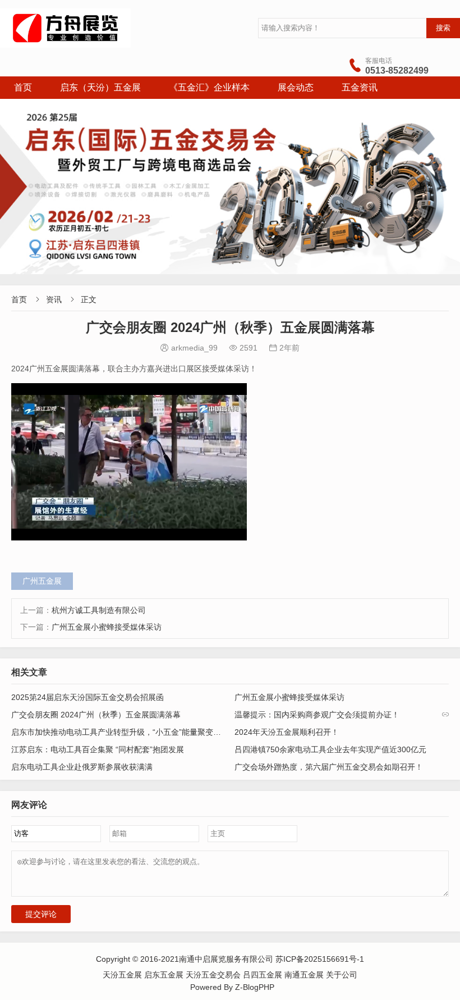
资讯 (54, 299)
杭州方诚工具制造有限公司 (99, 610)
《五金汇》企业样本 (209, 87)
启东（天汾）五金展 (100, 87)
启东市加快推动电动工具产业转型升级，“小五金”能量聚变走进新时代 (131, 732)
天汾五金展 (123, 974)
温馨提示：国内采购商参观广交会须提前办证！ (316, 714)
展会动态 (296, 87)
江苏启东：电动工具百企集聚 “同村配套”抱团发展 (97, 749)
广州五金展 (42, 580)
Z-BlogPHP (254, 987)
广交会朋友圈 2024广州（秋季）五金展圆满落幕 (96, 714)
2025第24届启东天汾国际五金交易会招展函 (87, 697)
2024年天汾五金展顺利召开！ (286, 732)
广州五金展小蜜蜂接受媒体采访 (107, 626)
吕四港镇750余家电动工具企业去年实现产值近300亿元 (330, 749)
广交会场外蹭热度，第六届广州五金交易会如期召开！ (328, 766)
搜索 (443, 28)
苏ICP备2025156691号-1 (319, 958)
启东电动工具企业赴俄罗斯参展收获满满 (82, 766)
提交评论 (41, 914)
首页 (23, 87)
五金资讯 (360, 87)
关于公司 (341, 974)
